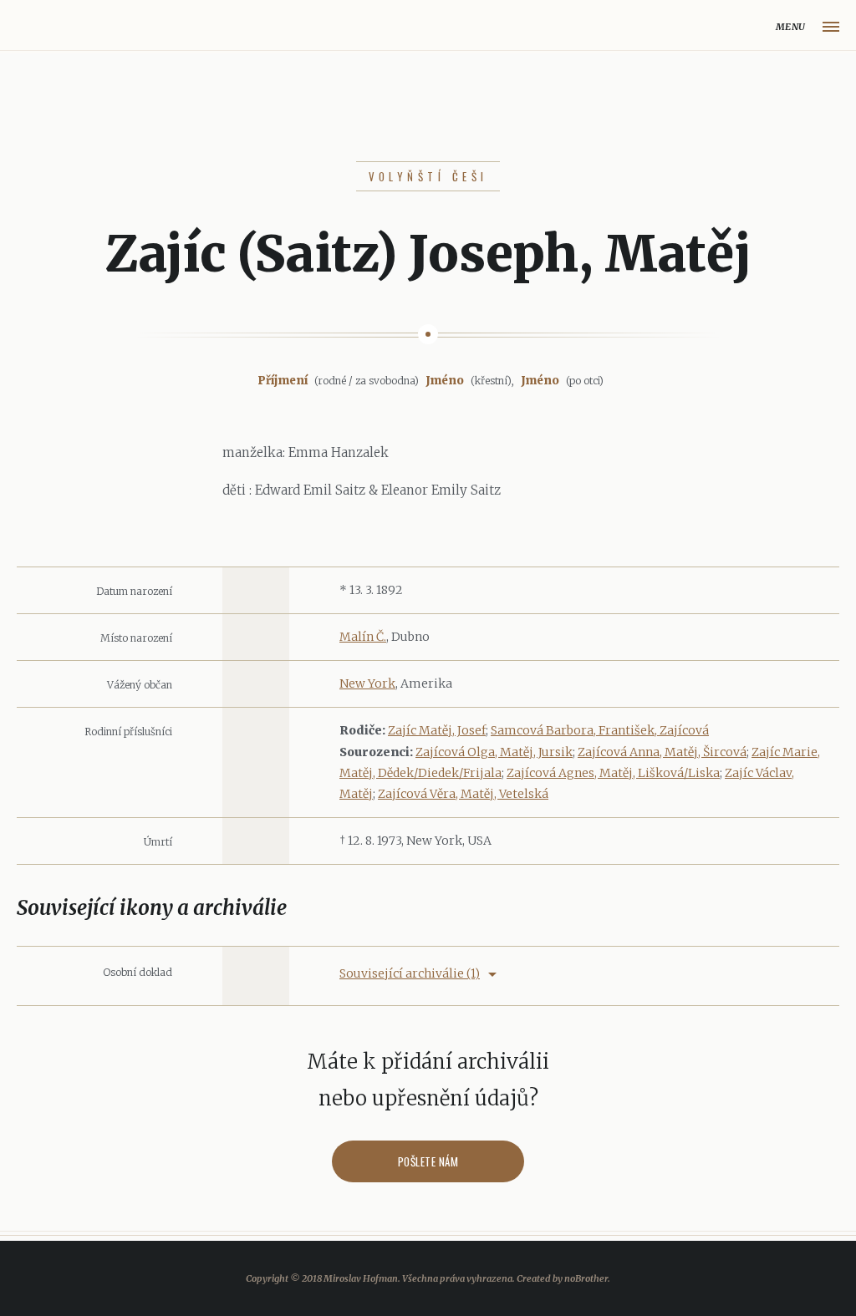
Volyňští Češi (428, 176)
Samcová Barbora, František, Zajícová (600, 730)
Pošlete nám (428, 1161)
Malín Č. (362, 636)
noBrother (586, 1278)
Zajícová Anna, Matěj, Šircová (662, 752)
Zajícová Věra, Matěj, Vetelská (463, 793)
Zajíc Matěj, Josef (437, 730)
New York (367, 683)
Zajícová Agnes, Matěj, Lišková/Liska (613, 772)
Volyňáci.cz (30, 27)
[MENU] (831, 26)
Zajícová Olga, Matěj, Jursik (494, 752)
